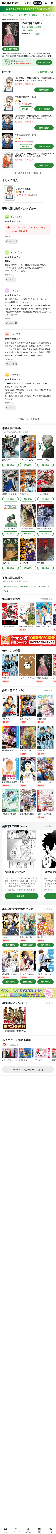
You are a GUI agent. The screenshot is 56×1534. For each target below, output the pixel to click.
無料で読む (44, 90)
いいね (13, 241)
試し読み (26, 108)
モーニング (40, 30)
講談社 (31, 30)
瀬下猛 (38, 27)
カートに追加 (44, 108)
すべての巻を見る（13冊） (27, 173)
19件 (37, 34)
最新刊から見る (47, 71)
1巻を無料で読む (11, 49)
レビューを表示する (19, 231)
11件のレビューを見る (27, 419)
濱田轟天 (30, 27)
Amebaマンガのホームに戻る (28, 1069)
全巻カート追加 (44, 62)
